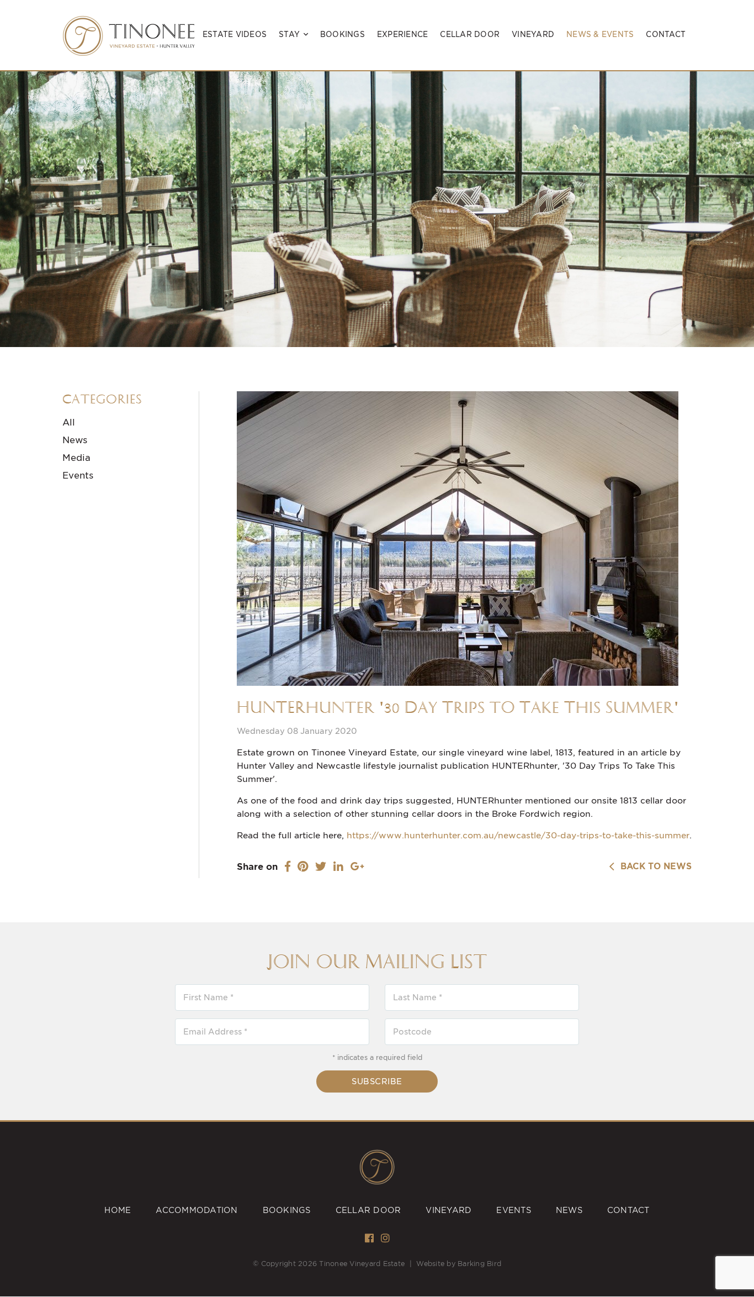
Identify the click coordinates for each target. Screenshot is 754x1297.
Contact (666, 34)
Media (76, 458)
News (74, 440)
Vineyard (533, 34)
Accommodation (196, 1210)
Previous (17, 226)
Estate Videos (235, 34)
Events (77, 475)
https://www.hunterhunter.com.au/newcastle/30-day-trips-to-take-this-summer (518, 836)
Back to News (653, 867)
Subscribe (377, 1081)
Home (117, 1210)
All (68, 422)
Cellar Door (470, 34)
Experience (402, 34)
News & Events (600, 34)
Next (739, 226)
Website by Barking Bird (458, 1263)
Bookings (342, 34)
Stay (289, 34)
